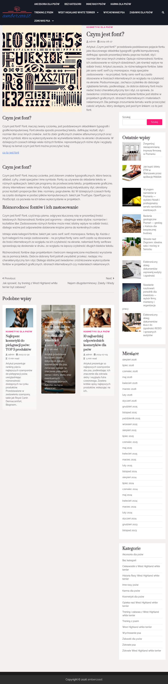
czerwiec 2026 (130, 371)
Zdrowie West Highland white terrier (141, 650)
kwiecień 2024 (129, 500)
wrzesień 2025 (129, 424)
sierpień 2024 (129, 477)
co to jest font (10, 152)
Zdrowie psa (42, 21)
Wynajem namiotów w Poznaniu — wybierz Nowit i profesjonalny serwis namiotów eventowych (152, 199)
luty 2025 (127, 465)
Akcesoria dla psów (47, 4)
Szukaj (126, 117)
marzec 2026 (129, 389)
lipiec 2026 (128, 365)
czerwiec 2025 (130, 442)
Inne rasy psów (96, 4)
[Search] (163, 12)
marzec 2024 (129, 506)
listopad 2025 (129, 412)
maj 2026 (127, 377)
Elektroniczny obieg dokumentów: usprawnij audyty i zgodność (152, 269)
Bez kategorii (72, 4)
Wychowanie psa (114, 12)
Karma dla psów (121, 4)
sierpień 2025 (129, 430)
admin (92, 41)
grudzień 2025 (129, 406)
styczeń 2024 (129, 518)
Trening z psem (43, 12)
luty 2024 (127, 512)
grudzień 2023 (129, 524)
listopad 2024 (129, 471)
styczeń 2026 (129, 400)
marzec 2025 (129, 459)
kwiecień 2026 (129, 383)
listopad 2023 (129, 530)
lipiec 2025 (128, 436)
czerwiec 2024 (130, 489)
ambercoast (95, 679)
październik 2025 (131, 418)
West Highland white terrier (76, 12)
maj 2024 (127, 495)
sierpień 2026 (129, 359)
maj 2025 (127, 448)
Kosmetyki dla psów (99, 27)
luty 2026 (127, 395)
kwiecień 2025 (129, 453)
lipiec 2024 (128, 483)
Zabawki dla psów (141, 12)
